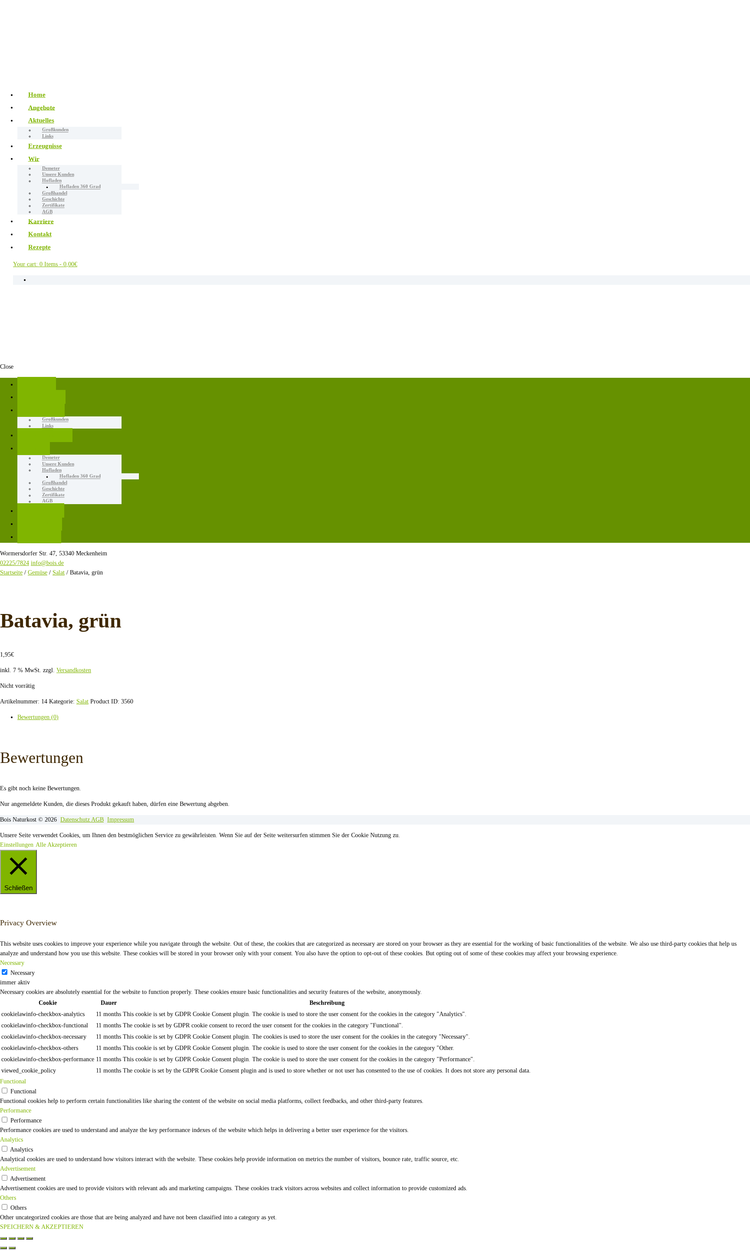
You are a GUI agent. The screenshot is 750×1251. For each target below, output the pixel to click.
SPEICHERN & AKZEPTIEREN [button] (41, 1227)
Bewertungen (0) (38, 717)
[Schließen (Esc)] (3, 1238)
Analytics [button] (11, 1139)
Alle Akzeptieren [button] (56, 845)
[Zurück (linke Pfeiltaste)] (3, 1248)
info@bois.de (47, 563)
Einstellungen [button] (16, 845)
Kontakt (40, 234)
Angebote (41, 107)
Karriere (41, 220)
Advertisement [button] (18, 1168)
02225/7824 (14, 563)
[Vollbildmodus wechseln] (20, 1238)
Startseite (11, 572)
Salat (59, 572)
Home (37, 94)
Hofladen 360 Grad (80, 186)
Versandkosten (73, 670)
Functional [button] (13, 1081)
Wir (33, 158)
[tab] (383, 717)
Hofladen (52, 180)
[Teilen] (12, 1238)
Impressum (120, 819)
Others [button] (8, 1198)
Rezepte (39, 247)
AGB (47, 211)
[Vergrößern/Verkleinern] (29, 1238)
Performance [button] (15, 1110)
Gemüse (37, 572)
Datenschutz (75, 819)
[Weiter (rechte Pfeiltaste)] (12, 1248)
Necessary (22, 973)
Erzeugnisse (45, 145)
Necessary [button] (12, 963)
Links (47, 136)
